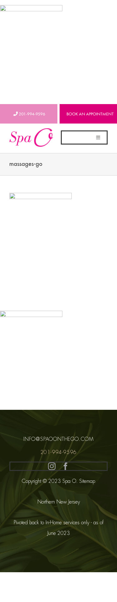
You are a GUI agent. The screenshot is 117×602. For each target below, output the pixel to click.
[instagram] (52, 466)
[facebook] (65, 466)
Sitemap (87, 481)
